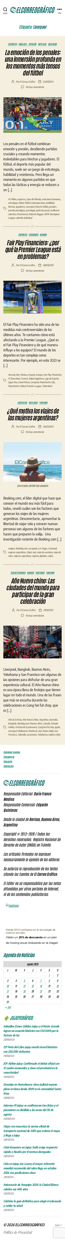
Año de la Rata (14, 719)
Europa (39, 374)
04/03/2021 (48, 426)
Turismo (43, 402)
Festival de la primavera (26, 727)
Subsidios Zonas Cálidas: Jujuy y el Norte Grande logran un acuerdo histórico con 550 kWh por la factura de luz (31, 1030)
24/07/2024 (48, 81)
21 (41, 991)
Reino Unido (47, 730)
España (31, 374)
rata (40, 730)
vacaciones (31, 734)
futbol (21, 202)
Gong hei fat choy (46, 727)
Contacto (8, 766)
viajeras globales (39, 555)
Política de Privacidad (17, 1232)
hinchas (11, 206)
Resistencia (22, 214)
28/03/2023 (48, 265)
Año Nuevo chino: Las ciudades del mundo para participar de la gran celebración (32, 591)
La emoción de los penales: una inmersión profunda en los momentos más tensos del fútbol (32, 62)
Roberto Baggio (35, 214)
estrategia (12, 202)
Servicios (22, 402)
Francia (24, 378)
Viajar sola (31, 552)
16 (57, 986)
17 (7, 991)
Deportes (12, 44)
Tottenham (47, 385)
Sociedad (52, 44)
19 (24, 991)
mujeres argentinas (17, 552)
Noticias (42, 44)
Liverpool (30, 206)
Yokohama (42, 734)
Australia (53, 719)
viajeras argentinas (22, 555)
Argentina (43, 719)
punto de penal (42, 210)
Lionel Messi (23, 382)
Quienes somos (11, 752)
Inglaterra (39, 378)
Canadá (46, 723)
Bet (17, 374)
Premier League (33, 385)
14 (41, 986)
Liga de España (51, 378)
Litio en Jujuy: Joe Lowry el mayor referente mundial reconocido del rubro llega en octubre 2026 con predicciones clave (29, 1168)
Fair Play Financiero (52, 374)
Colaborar (8, 757)
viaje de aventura (45, 552)
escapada (32, 548)
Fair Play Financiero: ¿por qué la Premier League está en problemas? (32, 250)
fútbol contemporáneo (35, 202)
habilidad (50, 202)
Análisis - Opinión (27, 44)
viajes (50, 555)
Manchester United (17, 385)
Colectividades (18, 572)
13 (33, 986)
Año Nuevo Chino (30, 719)
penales (52, 206)
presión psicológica (16, 210)
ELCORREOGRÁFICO (29, 1224)
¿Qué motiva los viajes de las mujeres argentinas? (32, 414)
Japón (57, 727)
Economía (33, 234)
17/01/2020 (48, 610)
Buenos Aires (36, 723)
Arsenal (11, 374)
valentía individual (24, 217)
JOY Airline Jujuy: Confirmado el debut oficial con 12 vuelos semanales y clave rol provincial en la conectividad (31, 1067)
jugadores (20, 206)
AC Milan (12, 199)
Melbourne (22, 730)
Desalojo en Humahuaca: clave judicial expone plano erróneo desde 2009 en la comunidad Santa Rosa (32, 1088)
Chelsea (23, 374)
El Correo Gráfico (27, 81)
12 (24, 986)
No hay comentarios (35, 86)
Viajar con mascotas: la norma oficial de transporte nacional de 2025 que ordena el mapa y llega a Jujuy (31, 1130)
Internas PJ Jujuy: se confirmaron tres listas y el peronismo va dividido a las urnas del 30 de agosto (30, 1109)
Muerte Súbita (41, 206)
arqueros (21, 199)
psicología (30, 210)
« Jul (8, 1007)
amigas (11, 548)
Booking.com (21, 548)
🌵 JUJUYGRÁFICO (18, 1018)
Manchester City (47, 382)
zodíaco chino (54, 734)
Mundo (43, 234)
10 (7, 986)
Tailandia (22, 734)
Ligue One (12, 382)
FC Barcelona (14, 378)
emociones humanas (51, 199)
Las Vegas (42, 548)
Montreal (32, 730)
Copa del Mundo (33, 199)
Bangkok (12, 723)
